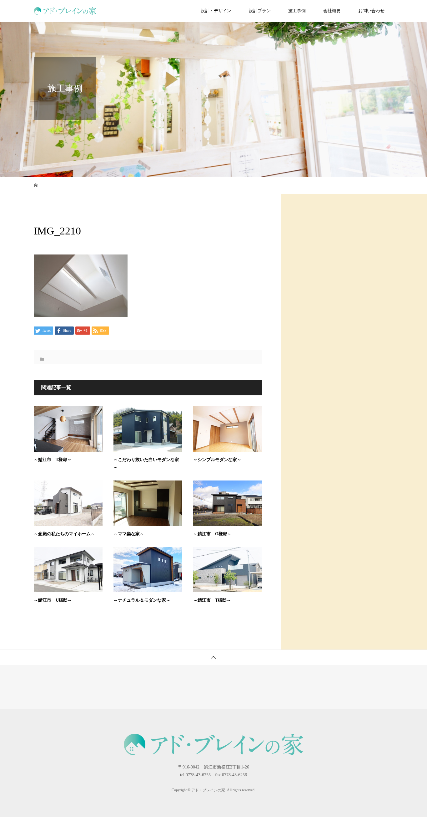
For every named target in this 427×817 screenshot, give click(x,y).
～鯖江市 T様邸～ (53, 459)
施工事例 (297, 10)
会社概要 (332, 10)
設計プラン (260, 10)
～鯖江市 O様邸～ (212, 534)
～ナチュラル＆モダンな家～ (141, 600)
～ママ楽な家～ (128, 534)
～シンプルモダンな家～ (217, 459)
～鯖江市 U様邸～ (53, 600)
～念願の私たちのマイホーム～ (64, 534)
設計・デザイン (216, 10)
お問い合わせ (371, 10)
